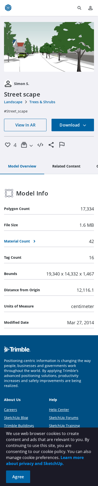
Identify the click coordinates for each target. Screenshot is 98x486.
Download (70, 125)
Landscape (13, 102)
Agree (18, 477)
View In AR (25, 125)
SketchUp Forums (63, 417)
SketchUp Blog (16, 417)
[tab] (22, 166)
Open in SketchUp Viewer (49, 47)
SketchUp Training (64, 425)
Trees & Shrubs (42, 102)
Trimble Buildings (19, 425)
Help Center (59, 409)
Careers (10, 409)
